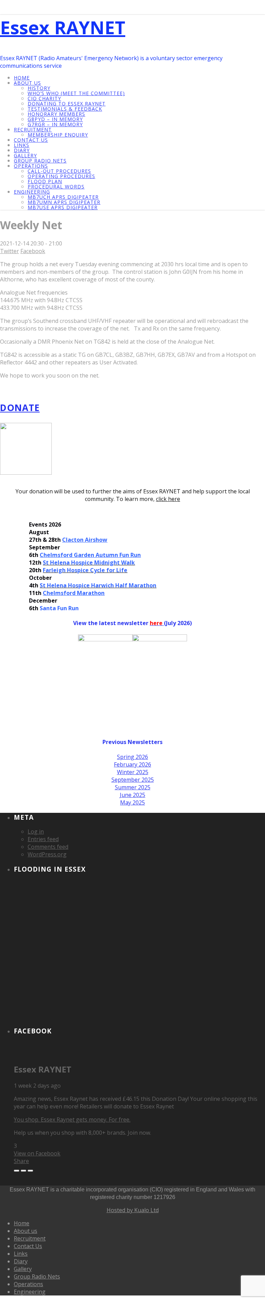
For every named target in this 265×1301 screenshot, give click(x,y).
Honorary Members (56, 114)
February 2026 (132, 764)
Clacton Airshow (84, 539)
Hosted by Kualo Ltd (133, 1210)
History (39, 88)
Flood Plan (45, 181)
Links (21, 145)
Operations (31, 165)
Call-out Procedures (59, 171)
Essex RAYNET (62, 27)
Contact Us (31, 140)
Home (22, 77)
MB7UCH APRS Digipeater (63, 197)
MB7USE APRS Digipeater (63, 207)
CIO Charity (44, 98)
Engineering (32, 191)
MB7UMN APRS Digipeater (64, 202)
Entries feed (43, 839)
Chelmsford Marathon (74, 593)
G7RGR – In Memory (55, 124)
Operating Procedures (61, 176)
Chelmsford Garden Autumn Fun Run (90, 555)
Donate (20, 407)
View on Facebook (37, 1153)
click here (168, 499)
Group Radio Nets (40, 160)
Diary (22, 150)
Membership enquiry (58, 134)
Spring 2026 (132, 757)
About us (27, 83)
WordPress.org (47, 854)
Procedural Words (56, 186)
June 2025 (132, 795)
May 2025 (132, 802)
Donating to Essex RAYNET (67, 103)
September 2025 (132, 779)
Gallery (25, 155)
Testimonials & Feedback (65, 108)
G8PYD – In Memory (55, 119)
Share (21, 1161)
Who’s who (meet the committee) (76, 93)
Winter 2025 (132, 772)
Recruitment (33, 129)
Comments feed (48, 847)
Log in (36, 831)
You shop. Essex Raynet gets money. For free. (72, 1119)
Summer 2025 (132, 787)
